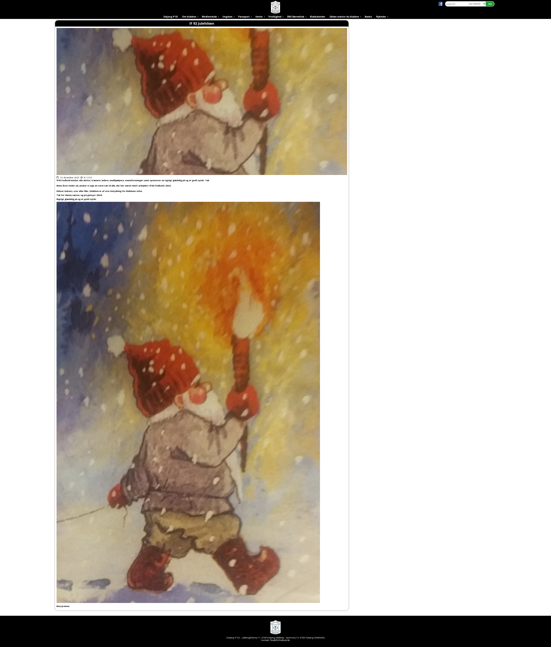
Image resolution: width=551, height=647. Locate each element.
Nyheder (381, 16)
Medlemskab (209, 16)
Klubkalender (317, 16)
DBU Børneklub (295, 16)
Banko (368, 16)
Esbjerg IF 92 (171, 16)
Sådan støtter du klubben (344, 16)
